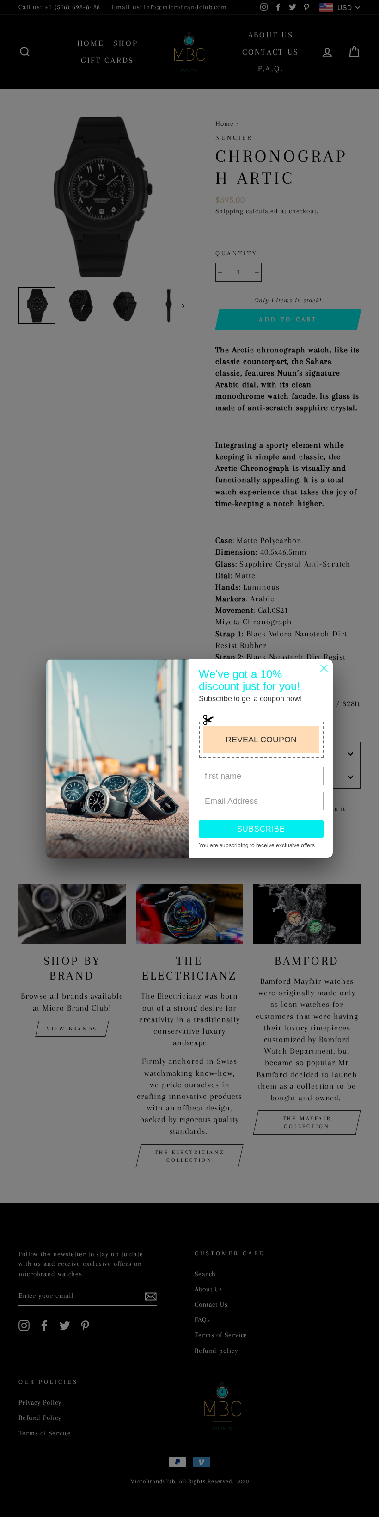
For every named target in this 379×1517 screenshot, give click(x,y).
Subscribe (261, 829)
